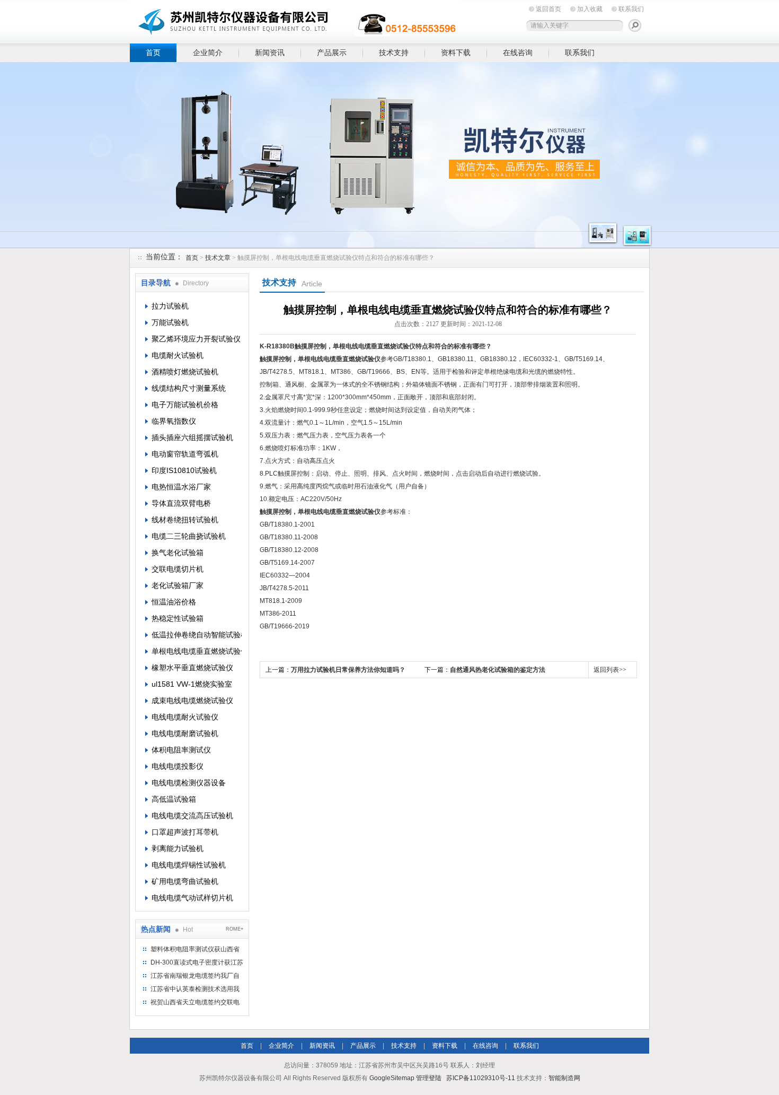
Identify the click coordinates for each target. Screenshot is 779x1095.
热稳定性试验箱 (177, 618)
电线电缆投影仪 (177, 766)
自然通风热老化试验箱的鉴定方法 (497, 669)
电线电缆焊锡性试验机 (189, 865)
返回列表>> (610, 669)
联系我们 (631, 9)
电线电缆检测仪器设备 (189, 782)
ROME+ (234, 929)
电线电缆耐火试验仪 (185, 717)
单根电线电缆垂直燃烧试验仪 (197, 651)
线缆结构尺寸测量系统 (189, 388)
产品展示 (332, 52)
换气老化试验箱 (177, 552)
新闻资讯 (270, 52)
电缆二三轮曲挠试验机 (189, 536)
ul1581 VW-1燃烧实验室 (192, 684)
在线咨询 (518, 52)
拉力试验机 (170, 306)
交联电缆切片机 (177, 569)
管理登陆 (428, 1078)
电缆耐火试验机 (177, 355)
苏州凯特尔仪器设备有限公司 (294, 20)
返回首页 (548, 9)
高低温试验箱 (174, 799)
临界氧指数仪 (174, 421)
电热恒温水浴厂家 (181, 487)
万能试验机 (170, 322)
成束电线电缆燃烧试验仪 (192, 700)
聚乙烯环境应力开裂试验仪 (196, 339)
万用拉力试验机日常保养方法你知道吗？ (348, 669)
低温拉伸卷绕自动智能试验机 (197, 634)
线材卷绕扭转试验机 (185, 519)
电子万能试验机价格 (185, 404)
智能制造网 (564, 1078)
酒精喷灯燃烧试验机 (185, 371)
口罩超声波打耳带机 (185, 832)
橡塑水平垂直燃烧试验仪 (192, 667)
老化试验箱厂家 (177, 585)
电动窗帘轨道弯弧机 (185, 454)
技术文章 (218, 257)
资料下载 (456, 52)
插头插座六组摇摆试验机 (192, 437)
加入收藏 (590, 9)
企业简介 (208, 52)
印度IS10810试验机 (184, 470)
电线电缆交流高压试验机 (192, 815)
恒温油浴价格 (174, 602)
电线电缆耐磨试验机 (185, 733)
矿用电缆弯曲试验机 (185, 881)
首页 (153, 52)
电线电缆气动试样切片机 (192, 897)
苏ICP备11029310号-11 (480, 1078)
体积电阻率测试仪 (181, 750)
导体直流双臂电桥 (181, 503)
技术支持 (394, 52)
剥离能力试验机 (177, 848)
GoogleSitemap (391, 1078)
